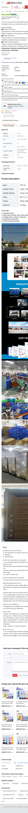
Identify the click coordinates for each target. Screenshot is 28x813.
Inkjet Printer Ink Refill (8, 798)
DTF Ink (3, 766)
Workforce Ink (19, 768)
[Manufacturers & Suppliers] (14, 2)
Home (3, 11)
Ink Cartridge (15, 783)
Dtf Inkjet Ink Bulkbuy (21, 798)
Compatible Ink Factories (9, 794)
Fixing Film (20, 794)
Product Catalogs (23, 762)
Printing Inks (6, 783)
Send (15, 675)
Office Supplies (9, 11)
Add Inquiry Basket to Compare (10, 120)
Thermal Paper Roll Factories (10, 791)
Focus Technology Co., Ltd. (19, 806)
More (3, 801)
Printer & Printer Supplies (19, 11)
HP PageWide (5, 768)
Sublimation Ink (19, 766)
